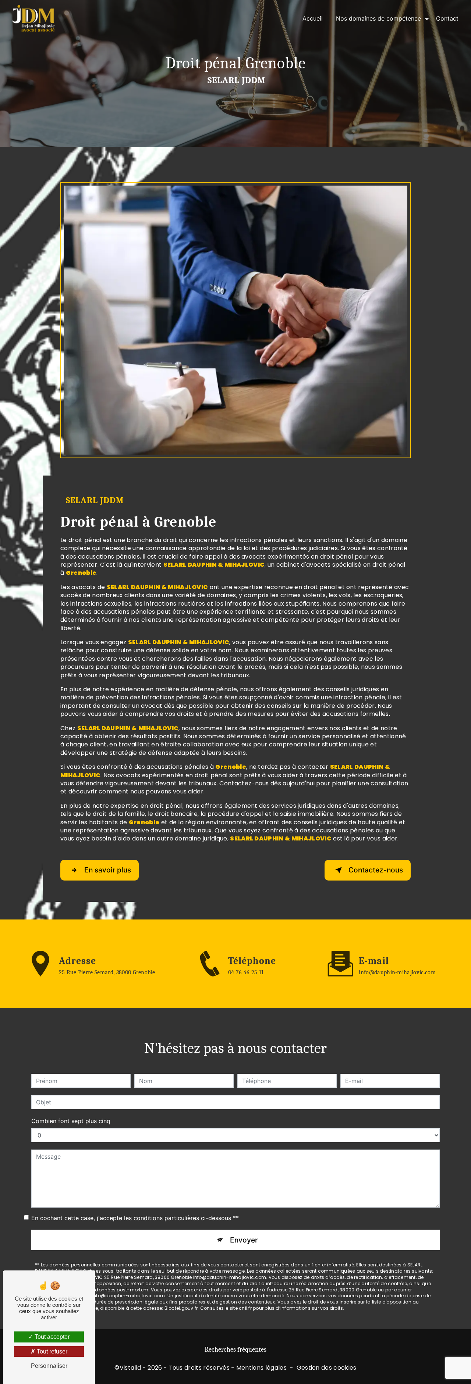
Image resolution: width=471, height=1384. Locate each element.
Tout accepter (51, 1337)
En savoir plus (107, 869)
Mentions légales (261, 1368)
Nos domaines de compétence (378, 18)
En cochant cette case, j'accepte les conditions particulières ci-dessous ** (135, 1218)
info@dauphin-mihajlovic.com (397, 972)
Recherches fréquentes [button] (235, 1349)
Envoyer (244, 1240)
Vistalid (130, 1368)
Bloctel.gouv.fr (181, 1308)
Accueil (312, 18)
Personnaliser (49, 1366)
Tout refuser (51, 1351)
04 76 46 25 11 (245, 972)
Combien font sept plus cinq (70, 1121)
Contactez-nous (375, 869)
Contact (447, 18)
